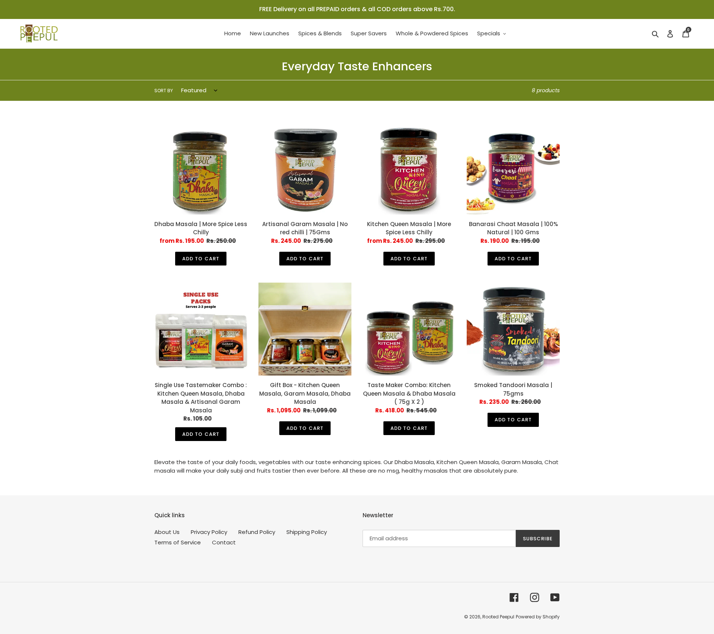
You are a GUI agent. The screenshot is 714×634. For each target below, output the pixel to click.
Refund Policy (256, 532)
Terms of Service (177, 542)
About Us (167, 532)
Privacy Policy (209, 532)
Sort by (163, 90)
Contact (224, 542)
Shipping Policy (306, 532)
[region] (357, 9)
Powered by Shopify (538, 617)
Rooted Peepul (498, 617)
